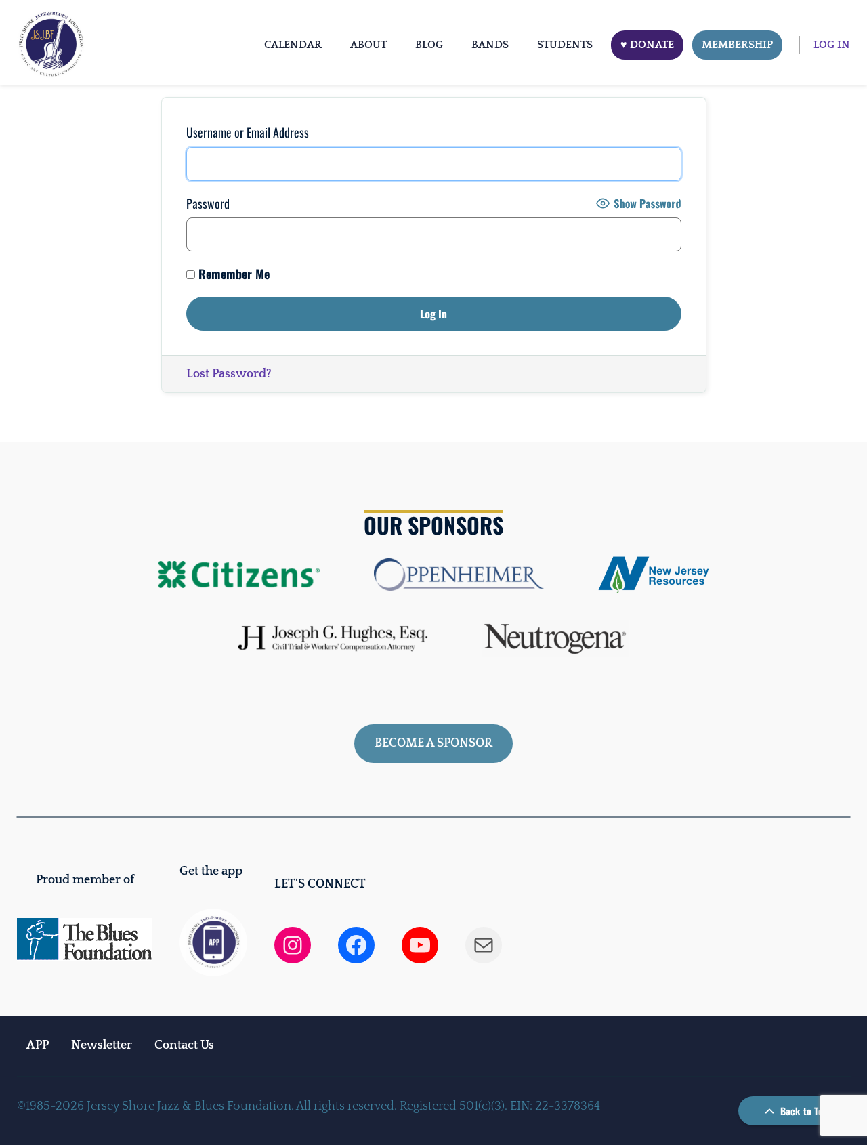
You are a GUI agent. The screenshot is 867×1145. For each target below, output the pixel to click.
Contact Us (184, 1045)
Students (565, 45)
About (368, 45)
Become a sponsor (433, 743)
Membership (737, 45)
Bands (490, 45)
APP (37, 1045)
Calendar (293, 45)
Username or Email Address (247, 132)
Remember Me (232, 274)
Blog (429, 45)
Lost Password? (229, 374)
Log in (831, 45)
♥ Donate (647, 45)
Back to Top (803, 1111)
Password (208, 203)
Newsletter (101, 1045)
